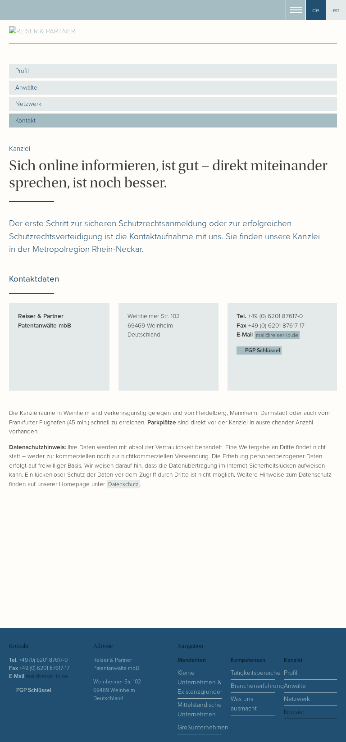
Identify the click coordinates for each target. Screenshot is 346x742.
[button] (296, 10)
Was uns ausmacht (244, 703)
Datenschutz (123, 484)
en (336, 10)
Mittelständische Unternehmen (200, 709)
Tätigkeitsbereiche (253, 673)
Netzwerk (28, 104)
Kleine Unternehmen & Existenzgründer (200, 682)
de (315, 10)
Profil (22, 71)
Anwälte (26, 87)
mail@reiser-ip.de (277, 335)
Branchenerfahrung (253, 686)
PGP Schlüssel (262, 350)
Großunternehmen (200, 727)
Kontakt (25, 120)
